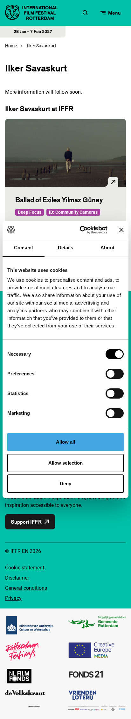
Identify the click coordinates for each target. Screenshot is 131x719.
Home (11, 45)
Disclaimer (17, 578)
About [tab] (107, 247)
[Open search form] (85, 12)
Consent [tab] (23, 247)
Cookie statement (24, 568)
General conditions (26, 588)
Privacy (13, 598)
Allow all (65, 442)
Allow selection (65, 463)
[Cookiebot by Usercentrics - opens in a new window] (81, 230)
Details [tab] (65, 247)
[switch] (115, 374)
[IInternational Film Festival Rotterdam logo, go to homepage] (31, 12)
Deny (65, 483)
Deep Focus (29, 212)
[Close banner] (121, 230)
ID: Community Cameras (73, 212)
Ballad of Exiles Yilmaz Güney (59, 200)
